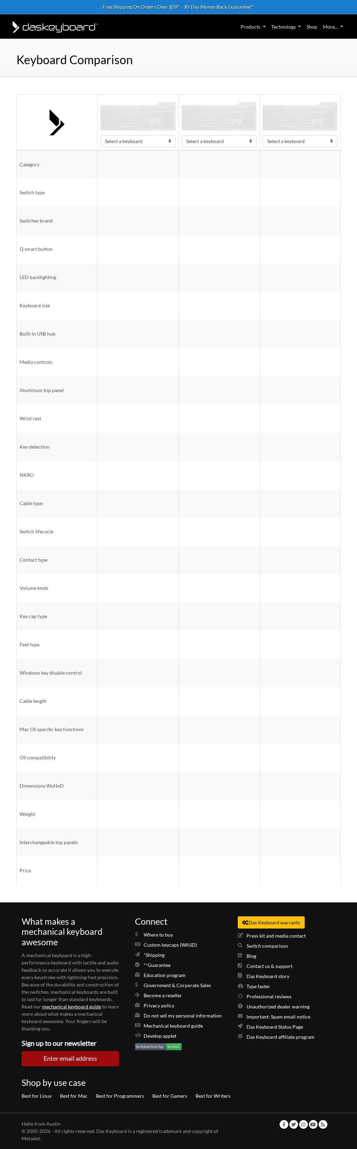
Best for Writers (213, 1096)
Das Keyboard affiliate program (280, 1037)
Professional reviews (268, 996)
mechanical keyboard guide (71, 1006)
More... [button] (330, 27)
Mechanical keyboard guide (173, 1026)
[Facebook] (284, 1124)
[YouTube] (313, 1124)
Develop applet (160, 1036)
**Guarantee (157, 965)
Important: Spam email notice (278, 1017)
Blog (251, 956)
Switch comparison (267, 946)
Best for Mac (74, 1096)
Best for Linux (37, 1096)
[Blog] (323, 1124)
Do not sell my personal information (183, 1016)
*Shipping (154, 955)
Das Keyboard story (267, 976)
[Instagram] (303, 1124)
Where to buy (158, 935)
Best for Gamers (169, 1096)
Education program (164, 975)
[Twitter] (293, 1124)
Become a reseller (163, 995)
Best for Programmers (120, 1096)
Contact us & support (269, 966)
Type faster (258, 986)
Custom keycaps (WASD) (170, 945)
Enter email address (70, 1058)
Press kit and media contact (276, 936)
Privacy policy (159, 1005)
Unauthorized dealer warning (278, 1006)
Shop (311, 27)
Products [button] (250, 27)
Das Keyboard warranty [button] (274, 922)
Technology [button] (283, 27)
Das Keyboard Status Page (274, 1027)
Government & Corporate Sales (177, 985)
